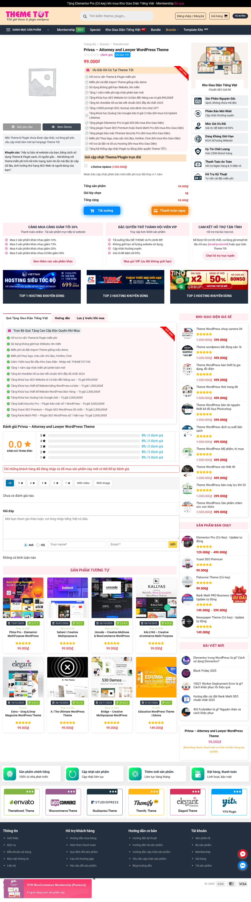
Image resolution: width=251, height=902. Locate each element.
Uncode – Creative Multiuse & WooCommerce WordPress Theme (112, 636)
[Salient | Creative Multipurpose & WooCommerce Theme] (67, 598)
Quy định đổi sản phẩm (84, 851)
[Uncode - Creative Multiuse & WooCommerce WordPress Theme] (112, 598)
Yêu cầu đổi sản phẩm (83, 865)
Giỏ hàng (200, 858)
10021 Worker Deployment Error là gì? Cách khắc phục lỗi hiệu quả (218, 685)
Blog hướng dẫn (142, 865)
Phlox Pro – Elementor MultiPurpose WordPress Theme (23, 636)
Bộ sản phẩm (203, 845)
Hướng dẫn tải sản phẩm (148, 845)
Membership (66, 30)
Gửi (172, 544)
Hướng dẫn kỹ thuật (145, 838)
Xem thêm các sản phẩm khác (53, 261)
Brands (171, 30)
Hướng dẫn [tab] (62, 318)
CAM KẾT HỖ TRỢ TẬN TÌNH (220, 227)
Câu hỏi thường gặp (82, 858)
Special (95, 30)
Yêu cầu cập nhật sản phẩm (149, 858)
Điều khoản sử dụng (19, 851)
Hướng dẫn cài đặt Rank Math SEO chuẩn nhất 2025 (215, 698)
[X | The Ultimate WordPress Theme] (67, 677)
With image (103, 483)
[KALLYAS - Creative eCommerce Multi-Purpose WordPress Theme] (156, 598)
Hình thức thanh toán (83, 845)
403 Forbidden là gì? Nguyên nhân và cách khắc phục (217, 711)
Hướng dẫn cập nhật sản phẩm (151, 851)
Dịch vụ (11, 845)
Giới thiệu (12, 838)
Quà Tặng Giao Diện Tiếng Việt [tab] (27, 318)
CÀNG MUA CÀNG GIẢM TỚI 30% (53, 227)
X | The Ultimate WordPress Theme (68, 713)
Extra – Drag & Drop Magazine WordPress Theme (23, 713)
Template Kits (193, 30)
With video (83, 483)
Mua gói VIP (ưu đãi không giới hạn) (147, 261)
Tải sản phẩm (203, 865)
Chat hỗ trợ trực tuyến (220, 255)
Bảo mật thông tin (18, 858)
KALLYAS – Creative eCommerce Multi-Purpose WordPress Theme (156, 636)
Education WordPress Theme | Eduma (156, 713)
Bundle (156, 30)
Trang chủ (90, 44)
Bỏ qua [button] (179, 3)
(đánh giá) (107, 55)
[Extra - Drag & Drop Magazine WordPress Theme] (23, 677)
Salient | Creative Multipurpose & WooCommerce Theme (67, 636)
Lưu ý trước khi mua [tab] (91, 318)
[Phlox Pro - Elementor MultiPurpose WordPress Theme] (23, 598)
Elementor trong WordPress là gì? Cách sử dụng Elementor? (219, 659)
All (9, 483)
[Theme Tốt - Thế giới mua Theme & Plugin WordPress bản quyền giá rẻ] (33, 16)
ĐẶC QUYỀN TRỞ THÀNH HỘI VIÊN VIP (147, 227)
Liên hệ (11, 865)
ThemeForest (121, 44)
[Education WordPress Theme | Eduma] (156, 677)
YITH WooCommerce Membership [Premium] (56, 884)
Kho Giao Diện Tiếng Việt (122, 30)
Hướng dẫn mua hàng (83, 838)
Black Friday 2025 (204, 670)
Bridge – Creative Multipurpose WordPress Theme (111, 715)
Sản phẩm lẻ (202, 838)
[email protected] (218, 244)
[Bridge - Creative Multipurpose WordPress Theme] (112, 677)
